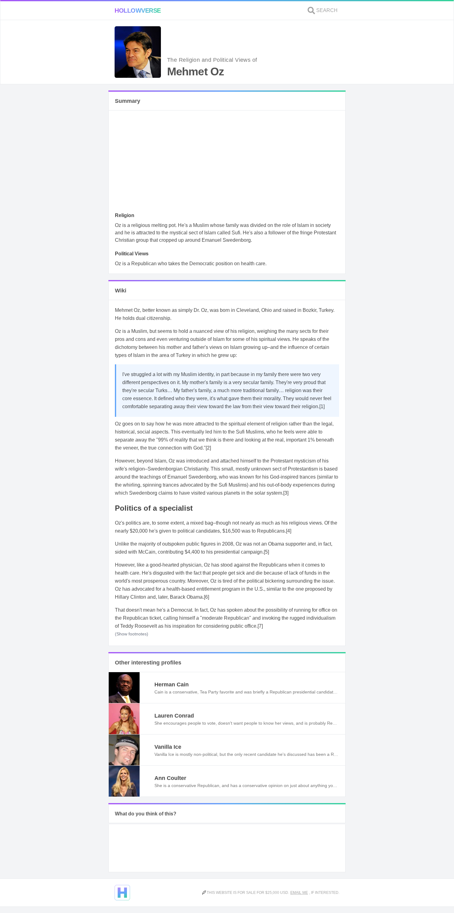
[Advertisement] (227, 163)
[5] (266, 552)
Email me (299, 892)
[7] (260, 626)
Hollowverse (138, 10)
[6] (206, 597)
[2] (208, 447)
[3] (285, 493)
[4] (288, 531)
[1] (322, 406)
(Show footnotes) (131, 633)
